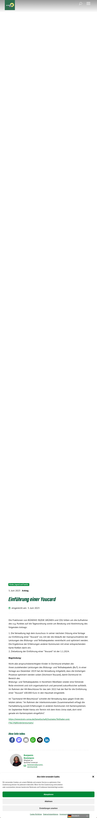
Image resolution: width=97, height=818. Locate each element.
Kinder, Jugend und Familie (18, 584)
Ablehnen (48, 801)
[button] (93, 776)
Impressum (63, 814)
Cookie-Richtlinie (36, 814)
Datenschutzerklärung (50, 814)
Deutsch (75, 816)
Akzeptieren (48, 794)
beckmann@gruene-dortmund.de (35, 766)
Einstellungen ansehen (48, 808)
